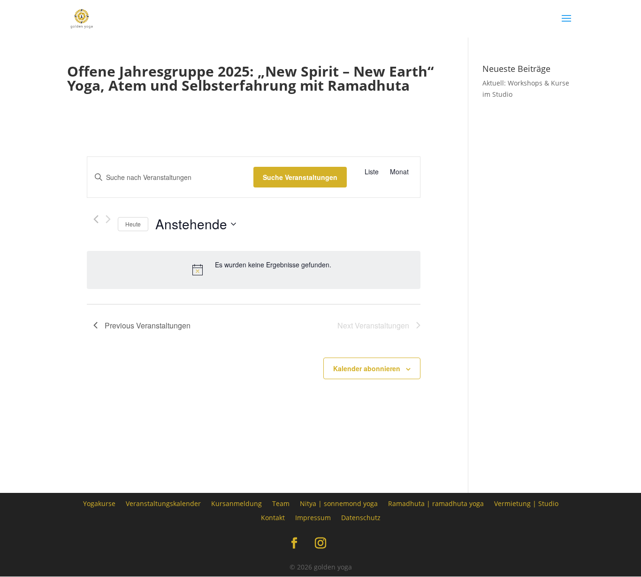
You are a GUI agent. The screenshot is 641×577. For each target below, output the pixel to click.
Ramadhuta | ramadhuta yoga (436, 503)
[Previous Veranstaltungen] (96, 219)
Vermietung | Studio (526, 503)
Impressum (313, 517)
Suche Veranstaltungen (300, 177)
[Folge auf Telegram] (347, 543)
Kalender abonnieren (366, 368)
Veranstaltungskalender (163, 503)
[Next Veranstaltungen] (108, 219)
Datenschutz (361, 517)
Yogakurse (99, 503)
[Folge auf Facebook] (294, 543)
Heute (133, 224)
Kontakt (273, 517)
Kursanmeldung (236, 503)
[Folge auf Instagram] (320, 543)
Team (281, 503)
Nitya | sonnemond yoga (339, 503)
